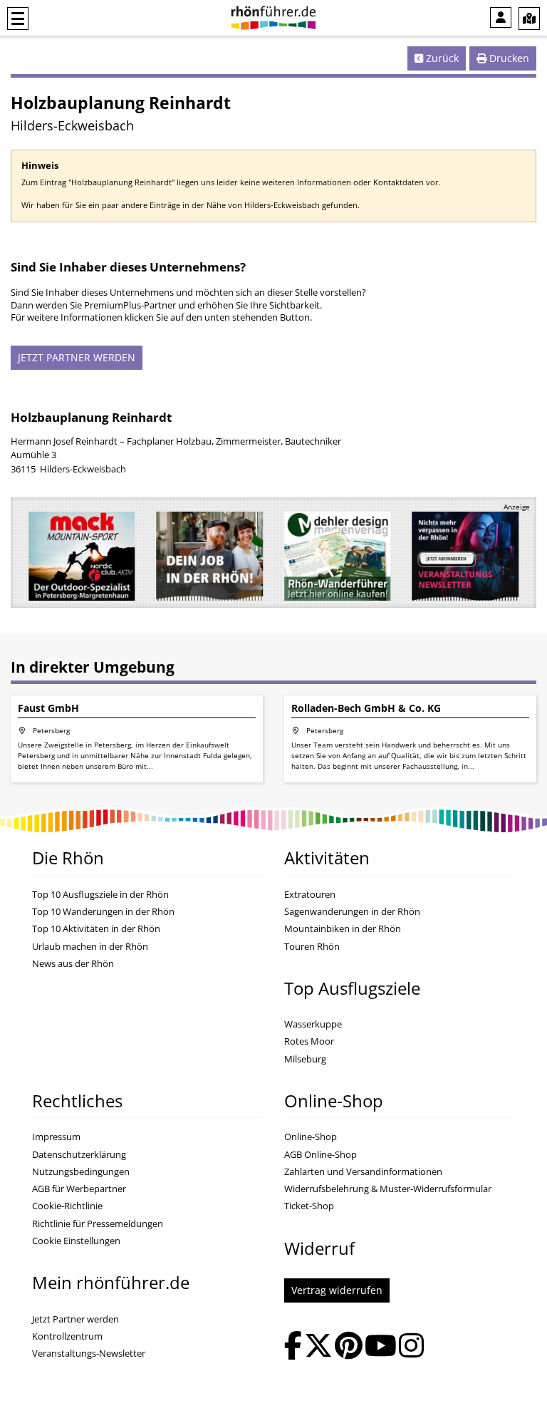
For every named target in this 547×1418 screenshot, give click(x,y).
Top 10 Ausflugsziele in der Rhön (100, 895)
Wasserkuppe (313, 1024)
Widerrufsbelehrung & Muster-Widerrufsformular (387, 1189)
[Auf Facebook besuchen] (293, 1347)
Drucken (507, 58)
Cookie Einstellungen (76, 1241)
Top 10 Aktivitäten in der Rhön (96, 929)
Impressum (56, 1137)
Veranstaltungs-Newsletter (88, 1353)
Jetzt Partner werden (75, 1319)
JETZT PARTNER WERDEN (76, 357)
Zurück (441, 58)
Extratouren (309, 895)
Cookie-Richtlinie (67, 1206)
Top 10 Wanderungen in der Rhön (103, 912)
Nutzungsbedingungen (81, 1172)
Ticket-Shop (309, 1206)
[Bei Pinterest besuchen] (349, 1347)
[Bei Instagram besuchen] (411, 1347)
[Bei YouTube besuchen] (381, 1347)
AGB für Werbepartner (79, 1189)
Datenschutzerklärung (79, 1155)
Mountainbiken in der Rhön (342, 929)
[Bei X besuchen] (318, 1347)
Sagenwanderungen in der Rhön (352, 912)
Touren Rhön (312, 947)
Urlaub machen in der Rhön (90, 947)
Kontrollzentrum (67, 1336)
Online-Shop (310, 1137)
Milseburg (305, 1059)
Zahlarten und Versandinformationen (363, 1172)
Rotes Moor (309, 1041)
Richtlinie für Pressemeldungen (97, 1224)
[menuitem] (500, 17)
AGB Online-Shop (320, 1155)
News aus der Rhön (73, 964)
